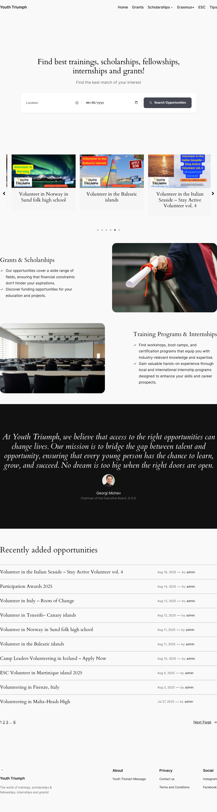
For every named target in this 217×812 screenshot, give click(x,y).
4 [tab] (110, 230)
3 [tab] (106, 230)
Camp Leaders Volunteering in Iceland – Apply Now (53, 658)
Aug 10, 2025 (166, 658)
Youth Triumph (13, 7)
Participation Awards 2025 (26, 586)
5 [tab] (115, 230)
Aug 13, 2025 (166, 601)
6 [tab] (119, 230)
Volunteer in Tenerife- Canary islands (38, 615)
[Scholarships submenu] (172, 7)
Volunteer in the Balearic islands (108, 197)
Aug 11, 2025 (166, 629)
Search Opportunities (170, 102)
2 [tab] (102, 230)
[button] (4, 193)
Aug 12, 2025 (166, 615)
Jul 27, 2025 (165, 701)
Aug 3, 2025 (166, 687)
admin (190, 572)
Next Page (205, 722)
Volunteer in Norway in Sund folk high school (40, 197)
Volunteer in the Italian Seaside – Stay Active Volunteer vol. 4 (177, 200)
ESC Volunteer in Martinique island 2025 (41, 673)
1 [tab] (98, 230)
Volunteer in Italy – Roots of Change (37, 600)
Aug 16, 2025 (166, 572)
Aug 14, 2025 (166, 586)
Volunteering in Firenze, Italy (30, 687)
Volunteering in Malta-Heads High (35, 701)
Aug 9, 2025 (166, 673)
